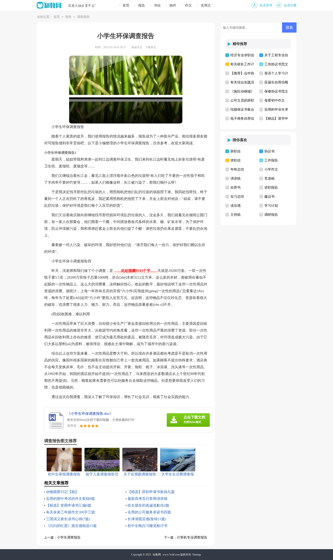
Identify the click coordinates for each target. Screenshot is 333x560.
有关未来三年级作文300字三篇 (70, 512)
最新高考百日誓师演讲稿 (147, 499)
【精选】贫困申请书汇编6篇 (68, 505)
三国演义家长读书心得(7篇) (68, 519)
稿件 (172, 5)
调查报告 (83, 17)
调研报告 (271, 214)
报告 (141, 5)
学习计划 (271, 205)
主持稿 (235, 214)
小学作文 (271, 169)
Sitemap (196, 554)
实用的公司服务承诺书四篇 (149, 512)
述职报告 (271, 187)
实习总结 (237, 196)
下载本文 (150, 47)
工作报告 (271, 160)
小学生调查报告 (69, 537)
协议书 (269, 151)
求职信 (235, 160)
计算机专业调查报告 (192, 537)
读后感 (235, 205)
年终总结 (237, 169)
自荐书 (235, 187)
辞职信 (235, 151)
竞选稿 (269, 178)
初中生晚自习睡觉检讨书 (147, 526)
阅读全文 (136, 47)
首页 (126, 5)
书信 (157, 5)
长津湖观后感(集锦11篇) (147, 519)
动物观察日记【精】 (62, 492)
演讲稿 (235, 178)
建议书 (269, 196)
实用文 (206, 5)
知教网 (157, 554)
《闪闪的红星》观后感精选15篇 (71, 526)
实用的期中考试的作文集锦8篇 (70, 499)
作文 (188, 5)
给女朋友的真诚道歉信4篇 (148, 505)
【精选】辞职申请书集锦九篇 (151, 492)
